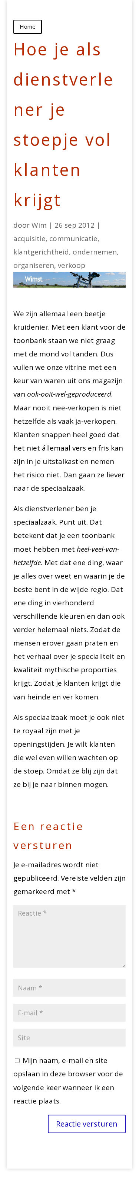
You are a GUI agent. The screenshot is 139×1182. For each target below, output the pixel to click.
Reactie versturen (87, 1124)
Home (28, 26)
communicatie (73, 238)
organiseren (33, 265)
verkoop (71, 265)
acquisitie (29, 238)
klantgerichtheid (41, 252)
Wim (39, 225)
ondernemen (95, 252)
